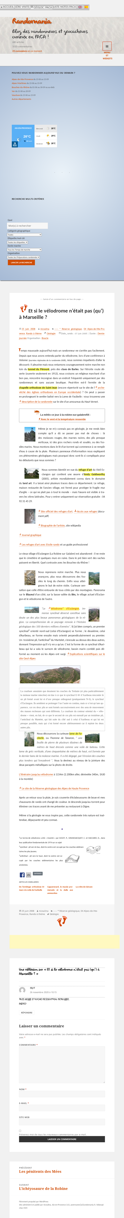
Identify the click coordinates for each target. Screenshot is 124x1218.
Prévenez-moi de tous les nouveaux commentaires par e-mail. (52, 1134)
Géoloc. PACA (43, 7)
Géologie (51, 333)
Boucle (45, 338)
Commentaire (28, 1044)
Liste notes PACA (64, 6)
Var (13, 91)
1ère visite (22, 6)
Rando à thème (33, 333)
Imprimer (37, 873)
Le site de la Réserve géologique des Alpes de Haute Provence (55, 788)
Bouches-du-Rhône (20, 87)
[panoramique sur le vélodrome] (62, 674)
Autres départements (21, 99)
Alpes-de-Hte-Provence (22, 79)
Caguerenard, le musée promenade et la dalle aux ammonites (60, 890)
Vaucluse (16, 95)
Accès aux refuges (87, 511)
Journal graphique (31, 535)
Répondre (26, 1012)
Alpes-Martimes (19, 83)
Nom (23, 1089)
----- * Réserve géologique (68, 329)
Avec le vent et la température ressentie (63, 419)
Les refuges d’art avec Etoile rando (41, 544)
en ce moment (27, 51)
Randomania (31, 21)
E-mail (24, 1103)
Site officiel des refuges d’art (56, 511)
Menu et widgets (107, 46)
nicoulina (44, 329)
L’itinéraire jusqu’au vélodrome (36, 774)
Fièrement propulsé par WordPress (33, 1202)
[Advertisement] (65, 942)
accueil (8, 6)
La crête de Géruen (84, 887)
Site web (24, 1117)
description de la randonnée (37, 402)
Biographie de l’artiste (53, 525)
